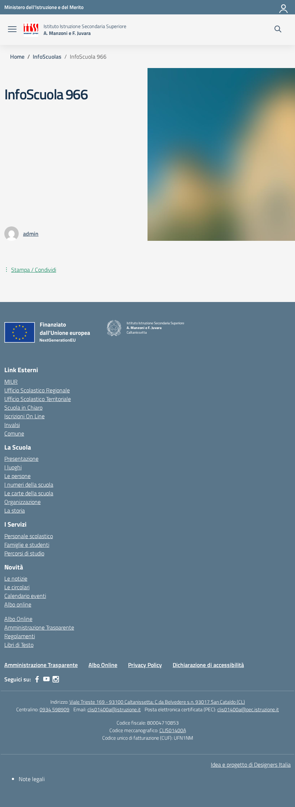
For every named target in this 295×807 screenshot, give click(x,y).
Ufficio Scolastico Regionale (37, 390)
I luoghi (13, 467)
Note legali (32, 779)
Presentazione (21, 458)
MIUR (11, 381)
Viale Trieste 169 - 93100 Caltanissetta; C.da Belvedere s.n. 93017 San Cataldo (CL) (157, 701)
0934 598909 (54, 709)
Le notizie (15, 578)
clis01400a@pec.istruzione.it (248, 709)
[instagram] (56, 679)
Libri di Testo (18, 644)
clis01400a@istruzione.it (114, 709)
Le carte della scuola (28, 493)
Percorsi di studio (24, 553)
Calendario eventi (25, 595)
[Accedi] (284, 7)
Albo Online (18, 618)
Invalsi (12, 424)
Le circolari (17, 587)
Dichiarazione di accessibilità (208, 665)
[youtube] (46, 679)
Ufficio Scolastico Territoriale (37, 399)
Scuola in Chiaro (23, 407)
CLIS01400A (172, 730)
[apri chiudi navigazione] (12, 30)
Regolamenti (19, 636)
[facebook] (37, 679)
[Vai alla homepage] (31, 30)
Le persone (17, 476)
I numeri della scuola (28, 484)
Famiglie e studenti (26, 544)
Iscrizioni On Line (24, 416)
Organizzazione (22, 501)
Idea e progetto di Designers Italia (251, 764)
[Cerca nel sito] (277, 30)
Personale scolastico (28, 536)
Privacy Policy (145, 665)
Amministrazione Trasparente (39, 627)
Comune (14, 433)
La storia (14, 510)
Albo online (17, 604)
